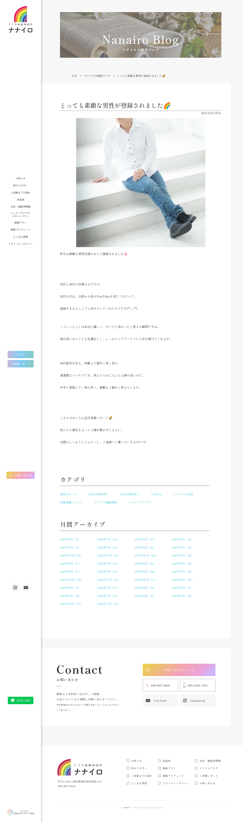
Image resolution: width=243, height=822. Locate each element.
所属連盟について (71, 502)
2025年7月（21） (108, 563)
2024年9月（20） (183, 580)
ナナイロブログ (209, 768)
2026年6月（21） (145, 539)
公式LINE (23, 700)
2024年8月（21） (71, 588)
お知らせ (20, 178)
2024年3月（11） (108, 596)
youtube (25, 587)
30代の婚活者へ (98, 494)
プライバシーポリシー (20, 244)
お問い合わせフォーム (179, 670)
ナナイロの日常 (183, 494)
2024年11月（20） (109, 580)
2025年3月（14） (108, 571)
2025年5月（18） (183, 563)
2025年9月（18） (183, 555)
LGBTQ (156, 494)
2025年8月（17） (71, 563)
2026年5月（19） (183, 539)
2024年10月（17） (146, 580)
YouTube (160, 700)
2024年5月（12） (183, 588)
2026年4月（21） (71, 547)
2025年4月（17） (71, 571)
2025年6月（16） (145, 563)
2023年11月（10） (108, 604)
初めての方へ (20, 185)
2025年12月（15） (71, 555)
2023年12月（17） (71, 604)
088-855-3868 (160, 685)
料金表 (20, 199)
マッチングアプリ (139, 502)
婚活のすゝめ (68, 494)
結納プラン (20, 222)
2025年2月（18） (145, 571)
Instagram (15, 587)
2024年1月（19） (183, 596)
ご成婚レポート (21, 364)
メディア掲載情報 (105, 502)
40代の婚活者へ (130, 494)
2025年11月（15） (108, 555)
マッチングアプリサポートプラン (20, 214)
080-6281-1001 (198, 685)
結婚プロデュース (20, 229)
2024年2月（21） (145, 596)
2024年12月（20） (71, 580)
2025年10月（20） (146, 555)
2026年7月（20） (108, 539)
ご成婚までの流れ (20, 192)
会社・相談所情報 (20, 206)
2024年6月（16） (145, 588)
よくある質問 (20, 237)
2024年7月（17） (108, 588)
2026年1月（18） (183, 547)
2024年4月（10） (71, 596)
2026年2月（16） (145, 547)
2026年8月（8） (70, 539)
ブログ (20, 354)
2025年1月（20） (183, 571)
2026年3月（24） (108, 547)
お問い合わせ (23, 475)
